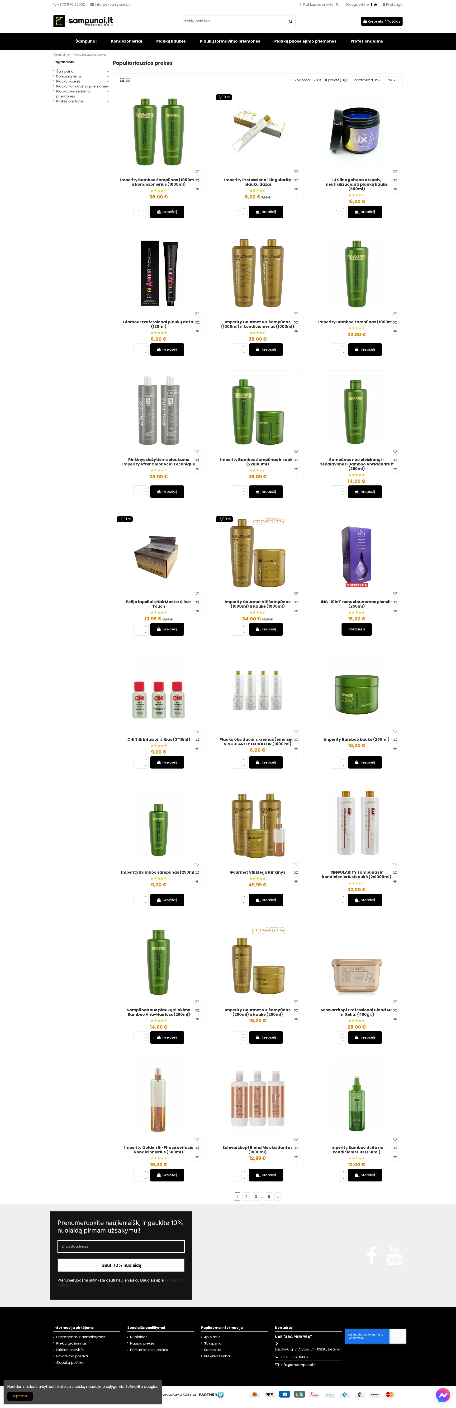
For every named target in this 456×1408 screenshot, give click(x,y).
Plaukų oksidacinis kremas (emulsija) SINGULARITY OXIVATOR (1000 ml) (257, 742)
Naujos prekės (142, 1343)
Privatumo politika (72, 1356)
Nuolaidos (138, 1336)
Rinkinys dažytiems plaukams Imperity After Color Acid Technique (158, 462)
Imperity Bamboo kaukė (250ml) (357, 739)
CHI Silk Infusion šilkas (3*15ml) (158, 739)
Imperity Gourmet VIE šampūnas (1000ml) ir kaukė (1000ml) (257, 604)
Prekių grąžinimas (71, 1343)
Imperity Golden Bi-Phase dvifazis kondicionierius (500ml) (158, 1150)
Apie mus (212, 1336)
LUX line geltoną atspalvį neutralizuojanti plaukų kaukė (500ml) (357, 184)
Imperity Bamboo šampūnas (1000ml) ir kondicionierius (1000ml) (158, 182)
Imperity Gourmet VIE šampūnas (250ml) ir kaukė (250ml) (257, 1012)
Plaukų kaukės (68, 81)
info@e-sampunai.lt (298, 1364)
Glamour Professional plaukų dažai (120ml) (159, 324)
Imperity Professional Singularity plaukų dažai (257, 182)
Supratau (20, 1395)
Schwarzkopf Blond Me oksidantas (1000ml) (258, 1150)
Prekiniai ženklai (217, 1356)
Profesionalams (70, 101)
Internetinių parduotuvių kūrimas (168, 1394)
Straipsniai (213, 1343)
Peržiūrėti (357, 629)
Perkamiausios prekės (149, 1349)
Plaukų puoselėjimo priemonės (73, 94)
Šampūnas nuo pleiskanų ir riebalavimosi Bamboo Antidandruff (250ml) (356, 464)
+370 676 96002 (294, 1357)
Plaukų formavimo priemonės (82, 86)
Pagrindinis (63, 62)
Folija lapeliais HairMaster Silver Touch (158, 604)
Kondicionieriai (68, 76)
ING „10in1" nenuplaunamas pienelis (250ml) (357, 604)
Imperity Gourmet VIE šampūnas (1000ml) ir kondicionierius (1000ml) (257, 324)
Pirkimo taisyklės (70, 1349)
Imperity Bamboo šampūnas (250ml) (158, 872)
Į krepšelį (169, 211)
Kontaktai (212, 1349)
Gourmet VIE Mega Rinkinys (257, 872)
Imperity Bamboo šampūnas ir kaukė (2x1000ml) (257, 462)
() (322, 4)
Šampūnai (65, 71)
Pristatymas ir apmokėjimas (80, 1336)
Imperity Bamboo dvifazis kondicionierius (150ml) (356, 1150)
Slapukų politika (70, 1362)
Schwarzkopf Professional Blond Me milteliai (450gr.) (357, 1012)
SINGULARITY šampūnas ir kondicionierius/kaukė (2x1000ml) (356, 875)
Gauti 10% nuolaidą (121, 1265)
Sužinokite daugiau (141, 1386)
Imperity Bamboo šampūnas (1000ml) (356, 322)
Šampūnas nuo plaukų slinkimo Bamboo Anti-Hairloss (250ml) (158, 1012)
